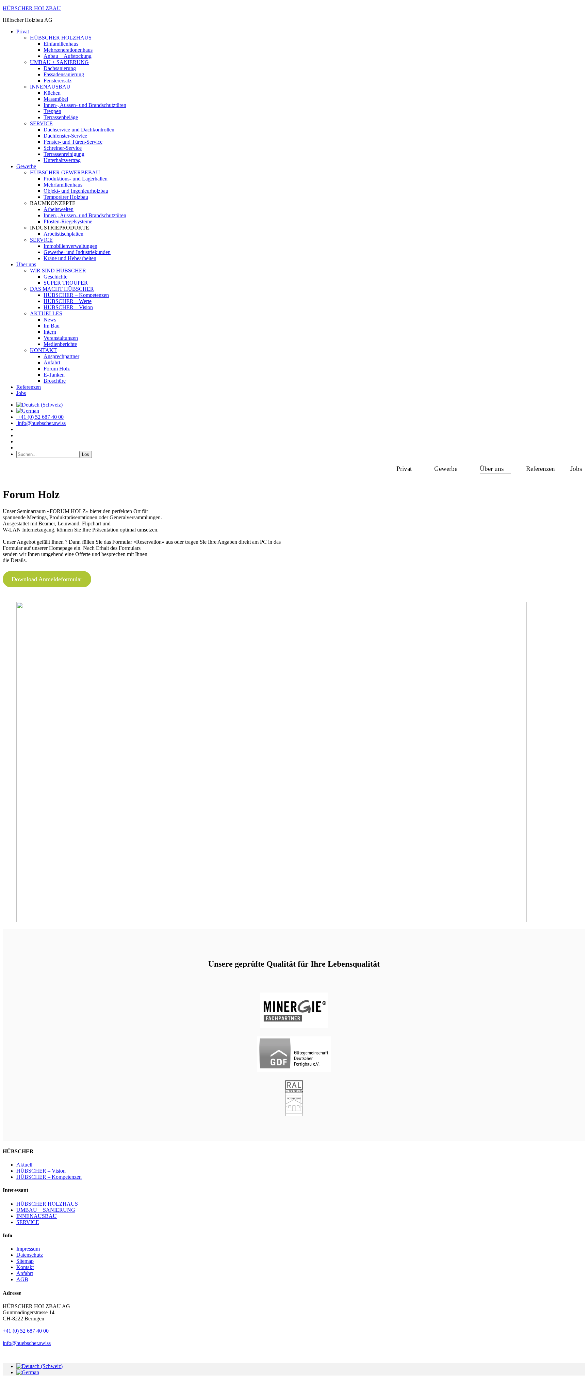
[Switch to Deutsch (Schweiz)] (39, 1366)
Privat (404, 468)
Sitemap (25, 1261)
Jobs (576, 468)
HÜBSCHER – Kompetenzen (49, 1177)
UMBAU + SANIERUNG (45, 1210)
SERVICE (27, 1222)
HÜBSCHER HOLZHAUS (47, 1204)
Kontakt (25, 1267)
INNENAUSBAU (36, 1216)
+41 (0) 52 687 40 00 (26, 1331)
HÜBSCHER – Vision (41, 1171)
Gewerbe (445, 468)
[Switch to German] (27, 411)
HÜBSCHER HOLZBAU (32, 8)
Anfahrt (24, 1273)
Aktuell (24, 1165)
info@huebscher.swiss (27, 1343)
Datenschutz (29, 1255)
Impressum (28, 1249)
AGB (22, 1279)
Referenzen (540, 468)
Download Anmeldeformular (47, 579)
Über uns (492, 468)
